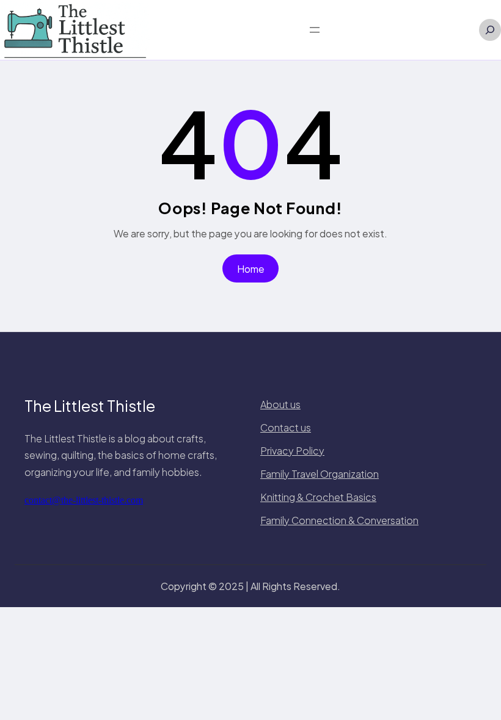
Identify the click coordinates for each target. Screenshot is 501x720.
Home (251, 268)
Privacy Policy (292, 450)
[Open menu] (314, 30)
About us (280, 404)
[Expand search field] (490, 30)
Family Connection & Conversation (339, 520)
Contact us (285, 427)
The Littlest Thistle (89, 406)
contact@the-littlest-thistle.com (83, 500)
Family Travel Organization (319, 473)
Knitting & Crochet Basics (318, 497)
